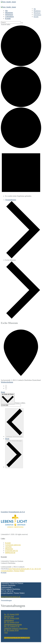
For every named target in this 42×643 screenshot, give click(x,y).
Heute (3, 392)
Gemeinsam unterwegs (13, 545)
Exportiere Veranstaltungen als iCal (13, 512)
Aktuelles (8, 547)
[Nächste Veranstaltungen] (6, 388)
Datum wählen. (20, 403)
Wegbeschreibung (7, 382)
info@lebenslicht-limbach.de (18, 569)
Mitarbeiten (9, 549)
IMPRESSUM (10, 553)
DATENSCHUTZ (11, 551)
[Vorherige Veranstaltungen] (6, 386)
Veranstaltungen (10, 200)
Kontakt (8, 543)
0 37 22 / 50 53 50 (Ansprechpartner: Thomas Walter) (21, 570)
